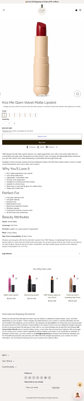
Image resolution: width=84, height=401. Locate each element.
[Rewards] (80, 384)
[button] (3, 10)
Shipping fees (7, 131)
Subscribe (56, 387)
